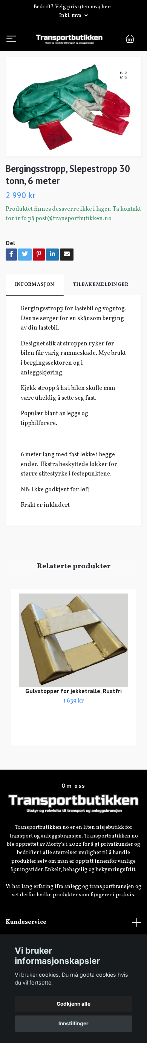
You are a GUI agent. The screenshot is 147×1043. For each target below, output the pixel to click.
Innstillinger (73, 1023)
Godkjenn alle (73, 1004)
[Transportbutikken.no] (73, 54)
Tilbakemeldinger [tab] (101, 315)
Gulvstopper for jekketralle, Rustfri (73, 721)
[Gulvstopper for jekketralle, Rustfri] (73, 671)
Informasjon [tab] (34, 315)
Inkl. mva (71, 15)
